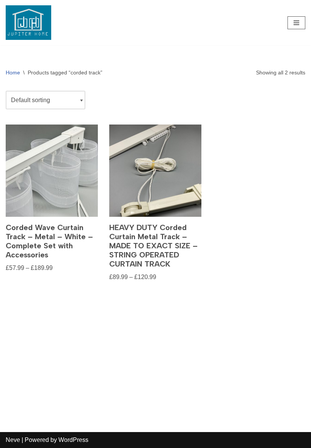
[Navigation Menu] (296, 22)
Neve (13, 440)
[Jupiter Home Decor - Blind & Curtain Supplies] (28, 22)
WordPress (73, 440)
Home (13, 72)
